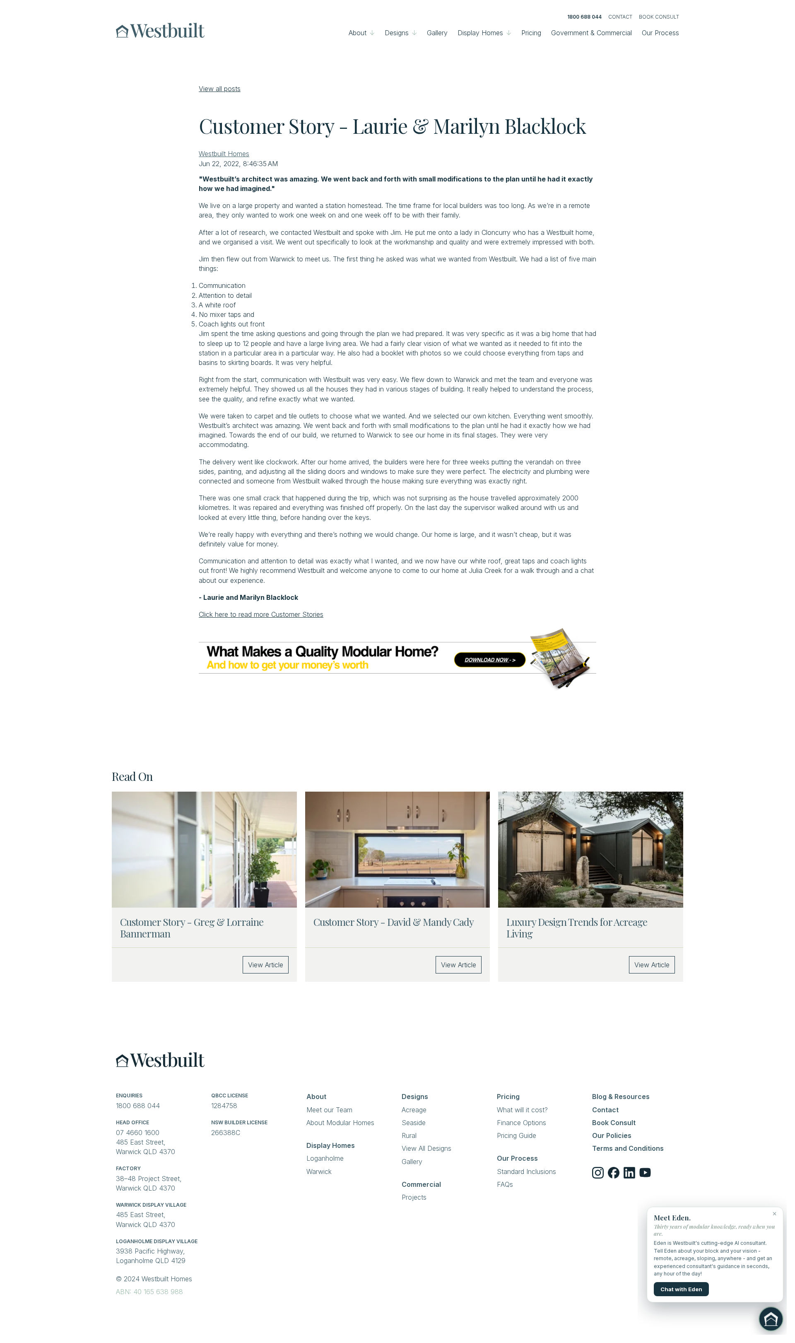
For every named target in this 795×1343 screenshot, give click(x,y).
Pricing (531, 33)
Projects (414, 1197)
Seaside (414, 1122)
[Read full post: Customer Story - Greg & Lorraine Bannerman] (204, 850)
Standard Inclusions (526, 1171)
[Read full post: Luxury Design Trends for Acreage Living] (590, 850)
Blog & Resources (621, 1096)
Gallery (437, 33)
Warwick (319, 1171)
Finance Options (521, 1122)
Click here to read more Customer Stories (261, 614)
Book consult (659, 17)
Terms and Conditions (628, 1148)
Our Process (660, 33)
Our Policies (611, 1135)
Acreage (414, 1110)
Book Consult (614, 1122)
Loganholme (325, 1158)
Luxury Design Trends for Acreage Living (576, 928)
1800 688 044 (584, 17)
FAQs (505, 1184)
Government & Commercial (591, 33)
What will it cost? (522, 1110)
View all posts (220, 89)
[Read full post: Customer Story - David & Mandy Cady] (397, 850)
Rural (409, 1135)
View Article (265, 965)
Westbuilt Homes (224, 154)
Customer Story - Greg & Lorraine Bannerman (191, 928)
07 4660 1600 (138, 1132)
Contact (620, 17)
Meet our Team (329, 1110)
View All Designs (426, 1148)
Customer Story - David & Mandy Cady (393, 922)
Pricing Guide (516, 1135)
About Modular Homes (340, 1122)
